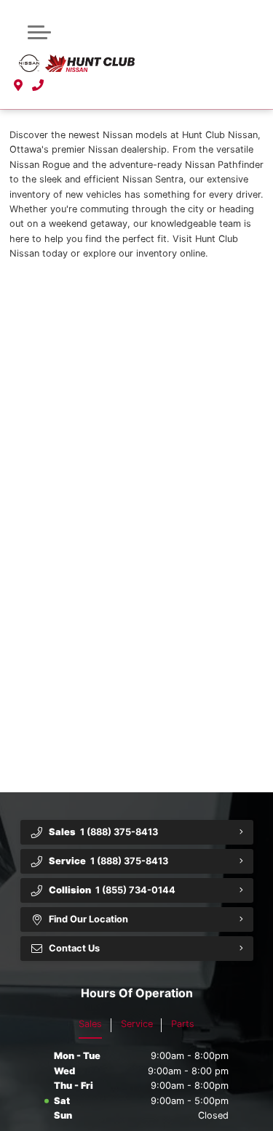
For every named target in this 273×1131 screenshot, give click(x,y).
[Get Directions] (18, 86)
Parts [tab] (182, 1023)
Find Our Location (88, 919)
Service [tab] (137, 1023)
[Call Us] (38, 86)
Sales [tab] (90, 1023)
